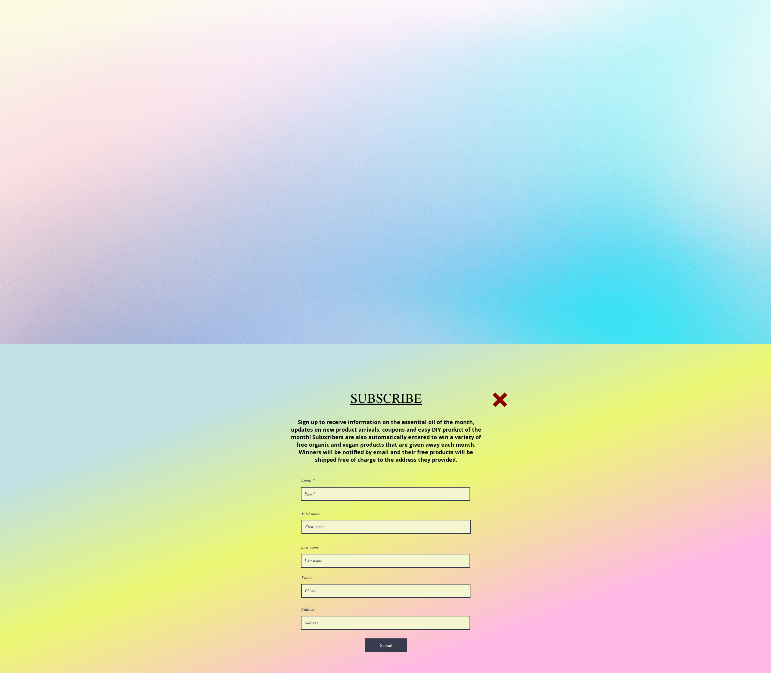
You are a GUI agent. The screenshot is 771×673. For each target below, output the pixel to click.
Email (306, 480)
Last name (310, 547)
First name (311, 513)
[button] (500, 400)
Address (307, 609)
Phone (306, 577)
